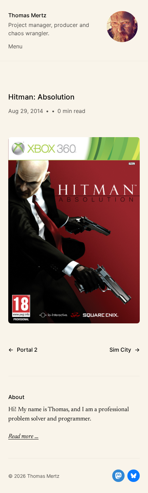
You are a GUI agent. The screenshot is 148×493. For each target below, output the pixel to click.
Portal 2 (27, 349)
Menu (15, 46)
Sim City (120, 349)
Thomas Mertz (27, 15)
